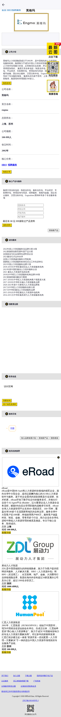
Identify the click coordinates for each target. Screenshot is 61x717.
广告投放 (36, 681)
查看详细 (6, 532)
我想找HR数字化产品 (45, 676)
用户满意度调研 (9, 404)
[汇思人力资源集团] (30, 619)
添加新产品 (53, 230)
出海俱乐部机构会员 (28, 686)
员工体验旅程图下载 (21, 681)
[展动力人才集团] (30, 562)
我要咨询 (6, 400)
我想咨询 (6, 83)
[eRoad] (30, 485)
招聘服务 (12, 165)
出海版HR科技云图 (8, 686)
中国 (12, 428)
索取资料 (7, 225)
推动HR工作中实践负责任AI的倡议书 (15, 691)
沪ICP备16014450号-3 (31, 701)
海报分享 (6, 172)
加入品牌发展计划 (28, 438)
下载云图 (28, 676)
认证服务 (4, 681)
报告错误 (54, 438)
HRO (4, 165)
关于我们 (4, 676)
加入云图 (16, 676)
